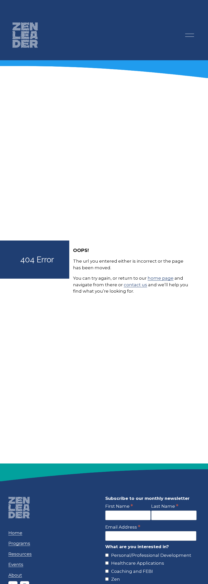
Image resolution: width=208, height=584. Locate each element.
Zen (115, 579)
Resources (20, 554)
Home (15, 532)
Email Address (122, 526)
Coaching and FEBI (132, 571)
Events (15, 564)
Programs (19, 543)
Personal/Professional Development (151, 555)
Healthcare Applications (137, 563)
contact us (135, 284)
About (15, 575)
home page (161, 278)
